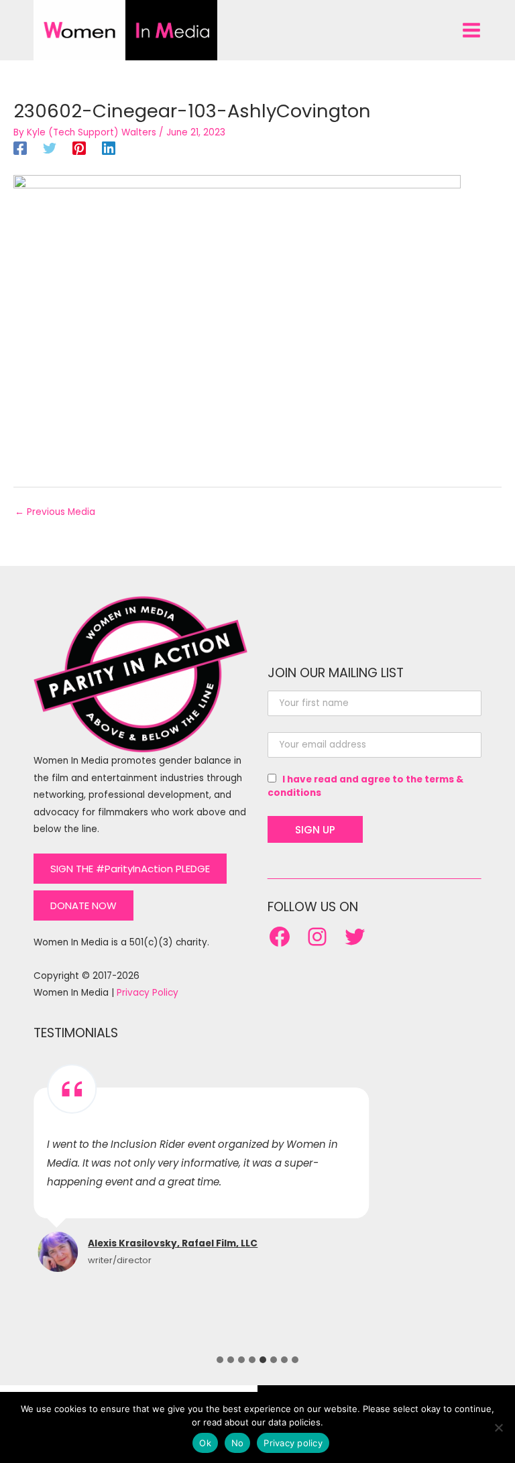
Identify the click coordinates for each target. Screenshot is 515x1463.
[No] (498, 1427)
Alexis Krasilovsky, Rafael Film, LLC (173, 1243)
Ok (205, 1443)
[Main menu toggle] (471, 29)
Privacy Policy (147, 992)
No (237, 1443)
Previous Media (55, 512)
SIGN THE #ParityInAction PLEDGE (130, 869)
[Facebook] (20, 148)
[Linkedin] (108, 148)
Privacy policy (293, 1443)
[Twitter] (49, 148)
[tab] (220, 1359)
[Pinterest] (79, 148)
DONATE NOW (83, 905)
